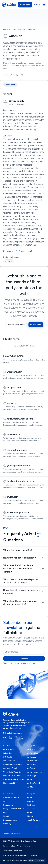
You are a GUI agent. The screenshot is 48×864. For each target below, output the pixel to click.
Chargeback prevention (13, 809)
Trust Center (33, 820)
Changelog (8, 805)
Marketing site (9, 251)
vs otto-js (31, 776)
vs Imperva (31, 764)
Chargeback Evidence (12, 764)
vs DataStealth (33, 783)
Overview (31, 749)
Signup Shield (9, 783)
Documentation (10, 797)
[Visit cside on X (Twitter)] (22, 737)
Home (5, 29)
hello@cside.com (14, 733)
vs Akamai (31, 757)
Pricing (6, 812)
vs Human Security (35, 772)
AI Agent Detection (11, 776)
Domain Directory (18, 29)
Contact (31, 801)
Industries (7, 753)
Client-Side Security (12, 772)
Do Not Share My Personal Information (20, 855)
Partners (31, 805)
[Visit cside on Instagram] (16, 737)
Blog (5, 801)
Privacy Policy (9, 846)
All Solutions (8, 749)
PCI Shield (7, 757)
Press (29, 812)
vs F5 (29, 779)
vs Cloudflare (33, 753)
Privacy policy (24, 251)
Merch (30, 816)
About (30, 797)
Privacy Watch (9, 761)
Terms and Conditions (12, 851)
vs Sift (30, 787)
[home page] (10, 4)
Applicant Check (10, 768)
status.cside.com (36, 860)
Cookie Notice (23, 846)
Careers (30, 809)
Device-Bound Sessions (13, 779)
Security (7, 816)
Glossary (7, 824)
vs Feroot (31, 768)
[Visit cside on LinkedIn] (10, 737)
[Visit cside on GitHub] (4, 737)
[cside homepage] (11, 714)
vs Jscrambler (33, 761)
